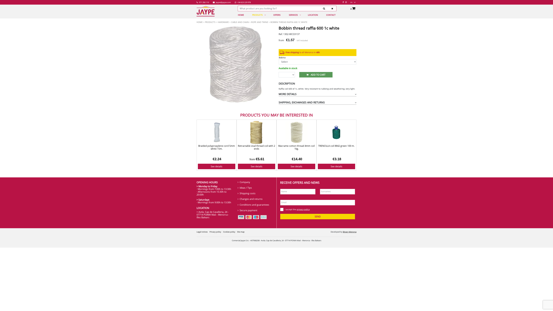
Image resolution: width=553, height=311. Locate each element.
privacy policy (303, 209)
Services (293, 15)
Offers (277, 15)
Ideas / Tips (246, 187)
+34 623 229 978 (244, 2)
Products (257, 15)
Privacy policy (215, 232)
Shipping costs (247, 193)
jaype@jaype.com (223, 2)
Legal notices (202, 232)
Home (241, 15)
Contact (331, 15)
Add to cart (318, 74)
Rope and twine (259, 22)
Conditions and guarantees (254, 204)
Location (313, 15)
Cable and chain (240, 22)
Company (245, 182)
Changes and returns (251, 199)
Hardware (223, 22)
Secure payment (248, 210)
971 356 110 (204, 2)
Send (318, 216)
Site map (241, 232)
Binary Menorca (349, 232)
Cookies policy (229, 232)
